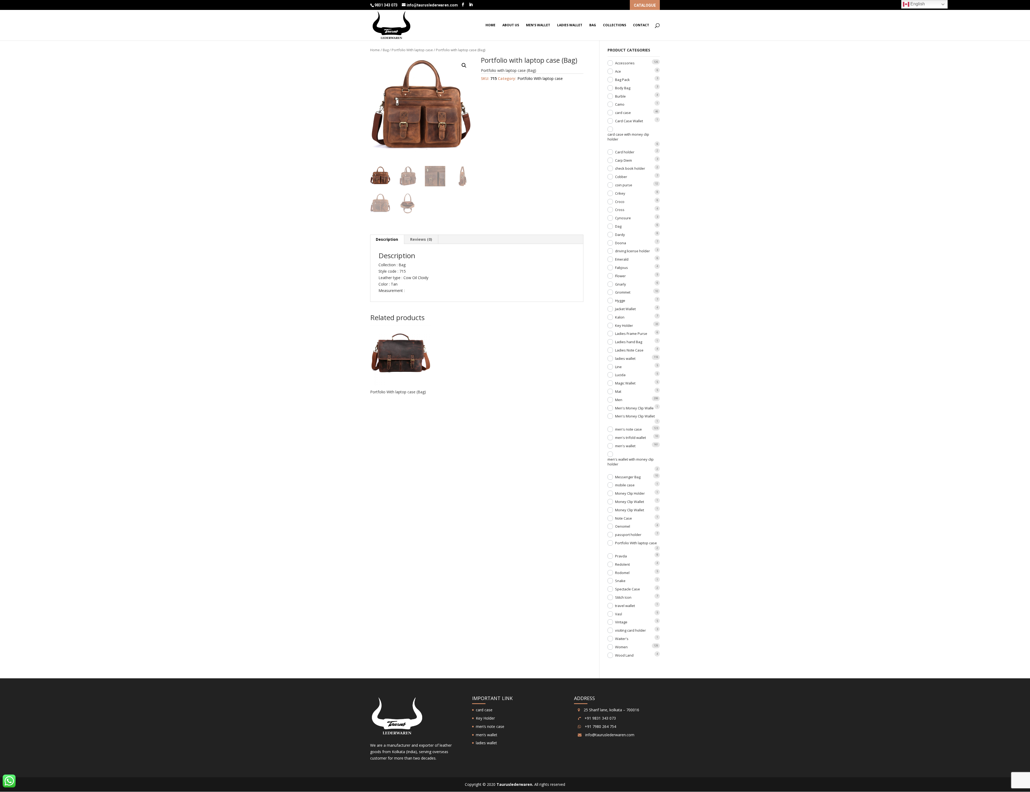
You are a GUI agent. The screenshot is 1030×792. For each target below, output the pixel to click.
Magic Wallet (625, 383)
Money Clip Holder (630, 493)
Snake (620, 580)
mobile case (625, 485)
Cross (619, 209)
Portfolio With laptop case (412, 49)
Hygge (620, 300)
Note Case (623, 518)
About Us (510, 25)
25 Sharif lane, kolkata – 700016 (611, 709)
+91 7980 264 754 (600, 726)
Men (618, 399)
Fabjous (621, 267)
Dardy (620, 234)
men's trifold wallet (630, 437)
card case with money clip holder (628, 137)
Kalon (619, 317)
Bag (592, 25)
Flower (620, 275)
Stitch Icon (623, 597)
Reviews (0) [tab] (421, 239)
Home (490, 25)
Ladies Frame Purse (631, 333)
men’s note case (490, 726)
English (917, 4)
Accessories (625, 63)
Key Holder (624, 325)
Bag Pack (622, 79)
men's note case (628, 429)
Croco (619, 201)
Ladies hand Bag (628, 341)
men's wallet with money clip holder (631, 462)
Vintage (621, 622)
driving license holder (632, 251)
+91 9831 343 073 (599, 718)
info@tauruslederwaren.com (609, 734)
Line (618, 366)
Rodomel (622, 572)
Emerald (621, 259)
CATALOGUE (645, 5)
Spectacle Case (627, 589)
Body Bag (622, 88)
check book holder (630, 168)
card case (623, 112)
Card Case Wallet (629, 121)
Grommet (622, 292)
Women (621, 647)
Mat (618, 391)
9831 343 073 (386, 5)
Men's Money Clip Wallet (635, 416)
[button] (464, 65)
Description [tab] (387, 239)
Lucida (620, 374)
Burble (620, 96)
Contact (641, 25)
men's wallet (625, 445)
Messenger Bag (628, 477)
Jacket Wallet (625, 308)
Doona (620, 242)
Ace (618, 71)
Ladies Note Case (629, 350)
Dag (618, 226)
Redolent (622, 564)
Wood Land (624, 655)
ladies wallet (569, 25)
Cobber (621, 176)
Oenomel (622, 526)
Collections (614, 25)
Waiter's (621, 638)
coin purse (623, 185)
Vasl (618, 614)
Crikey (620, 193)
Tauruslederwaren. (514, 784)
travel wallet (625, 605)
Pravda (621, 556)
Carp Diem (623, 160)
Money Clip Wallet (629, 501)
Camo (619, 104)
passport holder (628, 534)
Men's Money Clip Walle (634, 408)
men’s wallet (538, 25)
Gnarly (620, 284)
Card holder (624, 152)
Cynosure (623, 218)
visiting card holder (630, 630)
